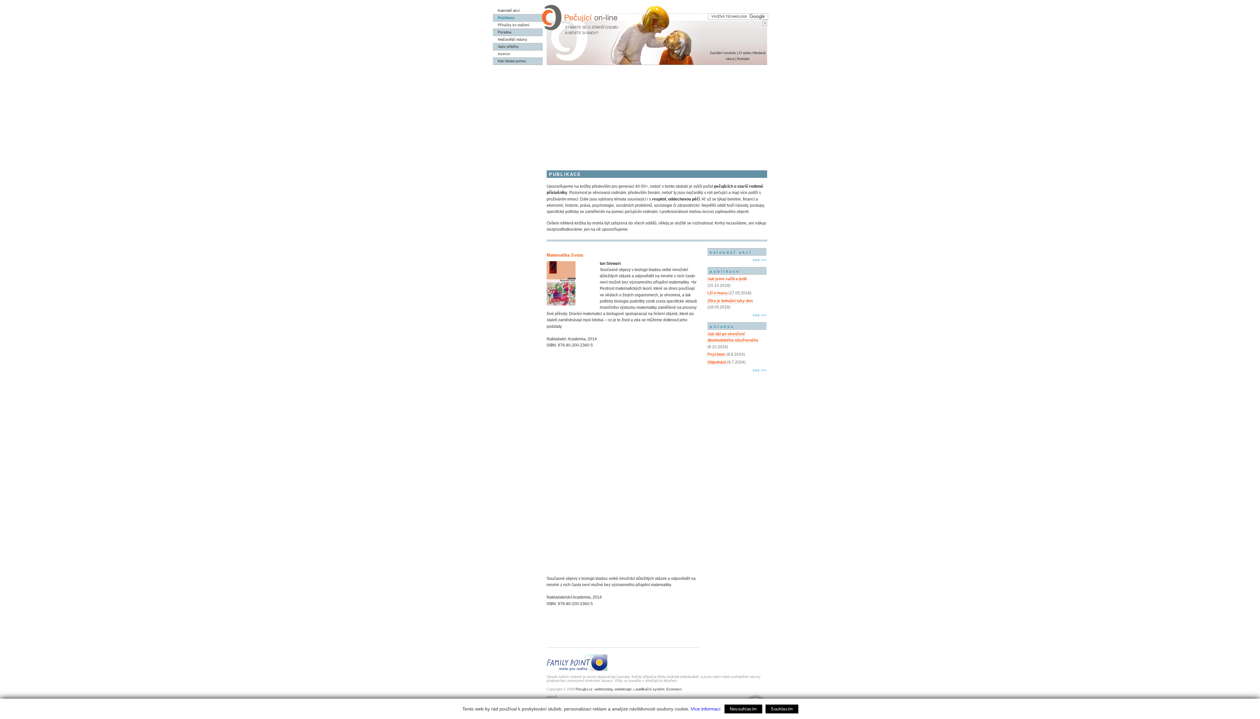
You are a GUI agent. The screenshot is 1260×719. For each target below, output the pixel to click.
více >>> (759, 260)
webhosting (604, 689)
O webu (745, 53)
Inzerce (504, 54)
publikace (725, 271)
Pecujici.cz (584, 689)
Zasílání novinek (723, 53)
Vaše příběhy (508, 47)
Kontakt (743, 59)
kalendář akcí (731, 252)
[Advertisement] (630, 114)
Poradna (504, 32)
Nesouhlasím (743, 709)
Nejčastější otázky (512, 39)
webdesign (623, 689)
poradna (722, 326)
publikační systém (650, 689)
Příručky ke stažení (513, 25)
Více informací (706, 708)
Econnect (674, 689)
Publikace (506, 18)
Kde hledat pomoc (512, 61)
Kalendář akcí (509, 10)
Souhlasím (782, 709)
